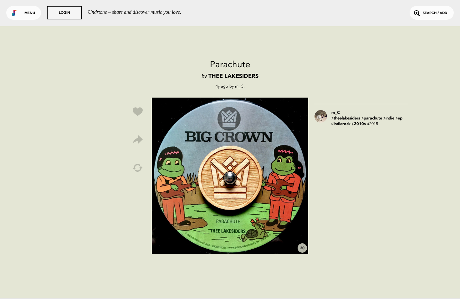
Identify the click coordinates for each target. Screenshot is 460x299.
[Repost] (138, 168)
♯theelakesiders (345, 118)
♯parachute (371, 118)
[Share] (138, 140)
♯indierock (340, 124)
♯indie (388, 118)
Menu (29, 13)
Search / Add (435, 13)
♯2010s (359, 124)
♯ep (399, 118)
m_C (239, 86)
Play (230, 175)
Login (64, 13)
